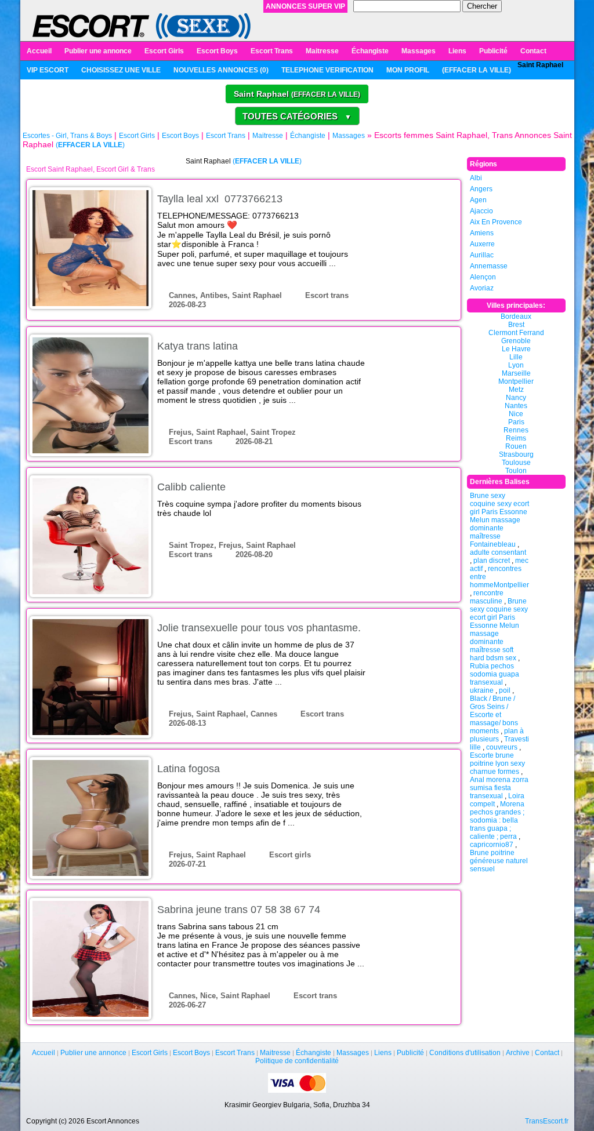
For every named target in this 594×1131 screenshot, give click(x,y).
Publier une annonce (98, 51)
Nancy (516, 398)
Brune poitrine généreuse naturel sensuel (499, 861)
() (476, 70)
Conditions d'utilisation (465, 1053)
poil (504, 690)
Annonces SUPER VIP (305, 6)
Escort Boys (217, 51)
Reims (516, 438)
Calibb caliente (191, 487)
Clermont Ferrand (516, 333)
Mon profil (407, 70)
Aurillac (482, 255)
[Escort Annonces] (142, 25)
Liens (457, 51)
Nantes (516, 406)
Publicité (493, 51)
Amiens (482, 233)
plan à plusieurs (497, 735)
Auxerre (482, 244)
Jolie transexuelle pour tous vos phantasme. (259, 628)
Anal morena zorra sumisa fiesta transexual (499, 788)
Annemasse (489, 266)
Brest (516, 325)
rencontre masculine (487, 597)
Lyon (516, 365)
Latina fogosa (188, 768)
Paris (516, 422)
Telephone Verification (327, 70)
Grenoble (516, 341)
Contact (533, 51)
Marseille (516, 373)
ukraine (482, 690)
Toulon (516, 471)
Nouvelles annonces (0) (221, 70)
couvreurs (501, 747)
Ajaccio (481, 211)
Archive (518, 1053)
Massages (418, 51)
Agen (478, 200)
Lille (516, 357)
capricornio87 (491, 845)
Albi (476, 178)
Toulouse (516, 463)
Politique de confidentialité (297, 1061)
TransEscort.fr (546, 1121)
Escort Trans (272, 51)
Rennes (516, 430)
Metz (516, 390)
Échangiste (370, 51)
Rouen (516, 446)
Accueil (39, 51)
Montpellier (516, 381)
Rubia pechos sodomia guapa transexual (494, 674)
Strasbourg (516, 454)
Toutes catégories (297, 116)
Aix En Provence (496, 222)
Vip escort (47, 70)
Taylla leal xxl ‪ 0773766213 (219, 199)
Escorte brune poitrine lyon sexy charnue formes (497, 763)
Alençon (483, 277)
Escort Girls (164, 51)
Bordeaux (516, 316)
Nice (516, 414)
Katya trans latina (197, 346)
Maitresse (322, 51)
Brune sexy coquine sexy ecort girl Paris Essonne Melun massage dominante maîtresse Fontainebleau (499, 520)
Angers (481, 189)
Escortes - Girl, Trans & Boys (67, 136)
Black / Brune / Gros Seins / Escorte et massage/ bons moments (494, 714)
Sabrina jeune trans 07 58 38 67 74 (238, 909)
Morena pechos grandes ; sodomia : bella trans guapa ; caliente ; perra (497, 820)
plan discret (491, 561)
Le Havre (516, 349)
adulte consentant (498, 552)
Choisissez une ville (121, 70)
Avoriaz (482, 288)
